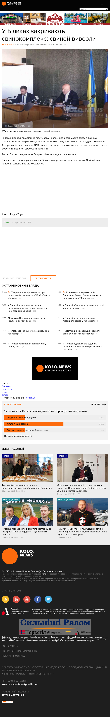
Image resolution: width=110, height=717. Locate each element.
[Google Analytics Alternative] (7, 702)
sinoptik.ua (29, 397)
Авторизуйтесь (43, 278)
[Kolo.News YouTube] (55, 368)
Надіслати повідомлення (20, 651)
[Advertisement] (55, 187)
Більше (95, 404)
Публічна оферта (13, 656)
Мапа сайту (10, 646)
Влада (6, 222)
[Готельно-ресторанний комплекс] (55, 19)
